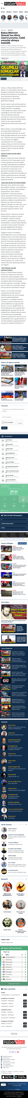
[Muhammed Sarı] (4, 747)
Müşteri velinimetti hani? (15, 755)
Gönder (4, 428)
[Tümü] (26, 722)
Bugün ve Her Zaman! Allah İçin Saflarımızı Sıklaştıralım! (17, 727)
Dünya (21, 12)
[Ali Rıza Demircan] (4, 843)
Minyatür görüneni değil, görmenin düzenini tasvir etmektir (15, 858)
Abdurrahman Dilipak (14, 740)
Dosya (3, 12)
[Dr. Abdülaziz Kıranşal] (4, 850)
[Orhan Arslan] (4, 829)
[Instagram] (15, 1052)
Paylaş (4, 78)
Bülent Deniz (12, 774)
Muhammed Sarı (12, 746)
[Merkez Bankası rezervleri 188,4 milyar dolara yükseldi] (21, 381)
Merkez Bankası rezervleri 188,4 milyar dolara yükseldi (21, 387)
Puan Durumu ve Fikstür (9, 1062)
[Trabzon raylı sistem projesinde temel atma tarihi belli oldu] (21, 368)
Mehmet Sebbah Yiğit (14, 766)
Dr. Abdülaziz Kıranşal (15, 848)
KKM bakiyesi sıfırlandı (6, 385)
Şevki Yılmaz (11, 725)
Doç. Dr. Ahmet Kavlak (14, 781)
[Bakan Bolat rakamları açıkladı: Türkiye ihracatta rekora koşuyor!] (7, 368)
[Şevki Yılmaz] (4, 727)
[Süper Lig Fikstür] (26, 989)
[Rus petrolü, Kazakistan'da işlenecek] (7, 394)
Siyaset (15, 12)
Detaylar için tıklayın (14, 983)
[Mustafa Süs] (4, 754)
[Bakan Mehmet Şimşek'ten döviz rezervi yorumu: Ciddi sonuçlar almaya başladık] (14, 69)
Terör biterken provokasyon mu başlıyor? (17, 769)
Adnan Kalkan (12, 788)
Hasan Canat (12, 760)
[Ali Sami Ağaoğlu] (4, 871)
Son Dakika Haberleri (8, 1066)
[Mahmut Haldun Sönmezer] (4, 836)
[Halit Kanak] (4, 864)
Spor (10, 1073)
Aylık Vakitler (5, 510)
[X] (12, 1052)
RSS (4, 1084)
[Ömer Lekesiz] (4, 857)
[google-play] (20, 1077)
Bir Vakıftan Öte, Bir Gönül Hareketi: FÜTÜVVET (15, 748)
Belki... (10, 762)
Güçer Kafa (11, 733)
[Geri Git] (2, 3)
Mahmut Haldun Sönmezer (16, 834)
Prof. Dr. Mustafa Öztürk (15, 809)
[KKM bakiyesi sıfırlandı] (7, 381)
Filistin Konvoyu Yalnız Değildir (16, 790)
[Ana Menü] (1, 8)
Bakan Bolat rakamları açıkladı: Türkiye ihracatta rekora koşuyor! (7, 374)
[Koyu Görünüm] (4, 8)
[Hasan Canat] (4, 761)
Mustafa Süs (12, 753)
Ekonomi (10, 30)
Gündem (8, 12)
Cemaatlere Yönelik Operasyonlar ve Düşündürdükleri (13, 797)
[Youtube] (18, 1052)
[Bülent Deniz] (4, 775)
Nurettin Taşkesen (13, 802)
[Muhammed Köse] (4, 796)
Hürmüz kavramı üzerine (15, 811)
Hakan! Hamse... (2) (13, 776)
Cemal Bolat (12, 816)
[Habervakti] (15, 3)
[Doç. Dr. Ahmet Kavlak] (4, 782)
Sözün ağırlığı (12, 830)
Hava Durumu (6, 1058)
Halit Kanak (11, 862)
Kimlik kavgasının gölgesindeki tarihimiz (17, 837)
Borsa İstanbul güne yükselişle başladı (19, 399)
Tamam (19, 1096)
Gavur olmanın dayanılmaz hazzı (17, 872)
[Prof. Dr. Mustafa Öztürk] (4, 810)
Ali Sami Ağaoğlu (13, 870)
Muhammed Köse (13, 794)
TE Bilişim (17, 1089)
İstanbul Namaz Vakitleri (9, 1059)
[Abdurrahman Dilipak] (4, 740)
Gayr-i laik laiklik (12, 783)
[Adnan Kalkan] (4, 789)
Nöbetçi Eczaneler (7, 1056)
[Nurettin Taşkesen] (4, 803)
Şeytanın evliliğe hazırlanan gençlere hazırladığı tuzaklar (16, 851)
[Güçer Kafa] (4, 734)
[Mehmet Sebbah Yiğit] (4, 768)
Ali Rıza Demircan (13, 842)
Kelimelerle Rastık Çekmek (15, 735)
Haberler (3, 30)
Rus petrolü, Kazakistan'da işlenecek (7, 399)
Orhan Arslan (12, 828)
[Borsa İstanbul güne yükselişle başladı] (21, 394)
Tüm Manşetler (6, 1064)
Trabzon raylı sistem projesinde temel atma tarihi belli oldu (20, 374)
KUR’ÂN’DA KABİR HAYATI (15, 844)
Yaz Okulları (11, 818)
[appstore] (7, 1077)
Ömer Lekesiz (12, 855)
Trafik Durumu (6, 1061)
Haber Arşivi (6, 1067)
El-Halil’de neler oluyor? (15, 804)
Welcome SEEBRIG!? (14, 741)
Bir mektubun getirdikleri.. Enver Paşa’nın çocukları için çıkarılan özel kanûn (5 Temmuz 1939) (17, 865)
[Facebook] (10, 1052)
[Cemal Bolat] (4, 817)
